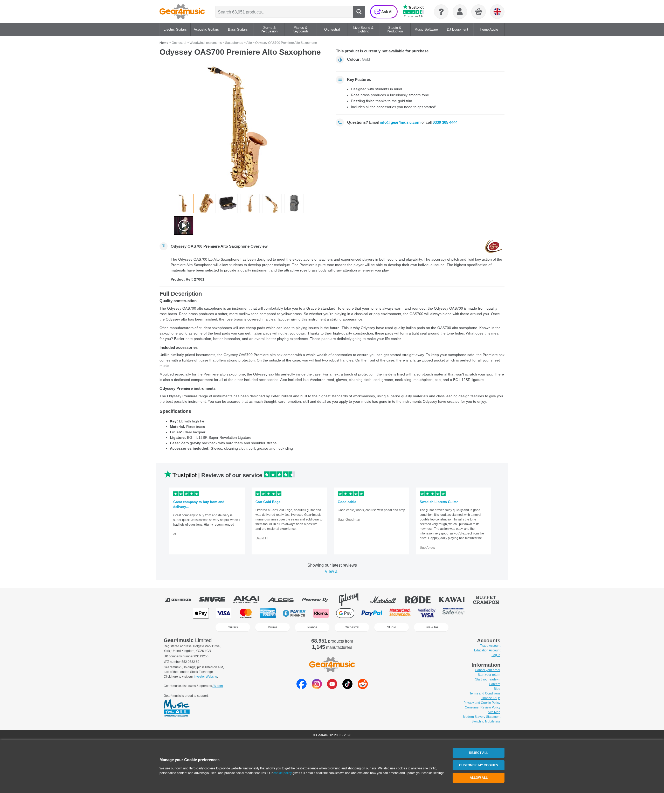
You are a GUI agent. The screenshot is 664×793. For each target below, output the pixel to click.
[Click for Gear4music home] (182, 11)
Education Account (487, 650)
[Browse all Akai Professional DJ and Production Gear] (250, 599)
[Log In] (460, 12)
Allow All (479, 778)
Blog (497, 689)
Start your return (489, 675)
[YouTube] (332, 687)
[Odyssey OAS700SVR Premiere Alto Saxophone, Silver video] (183, 225)
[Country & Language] (497, 12)
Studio (391, 627)
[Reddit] (363, 687)
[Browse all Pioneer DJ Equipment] (318, 599)
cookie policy (282, 773)
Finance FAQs (490, 698)
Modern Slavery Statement (481, 717)
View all (332, 571)
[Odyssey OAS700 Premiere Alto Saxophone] (244, 127)
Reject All (478, 753)
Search (359, 12)
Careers (494, 684)
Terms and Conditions (484, 693)
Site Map (494, 712)
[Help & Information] (441, 12)
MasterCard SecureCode (400, 613)
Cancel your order (487, 670)
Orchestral (352, 627)
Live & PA (431, 627)
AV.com (217, 686)
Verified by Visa (426, 613)
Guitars (233, 627)
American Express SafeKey (453, 613)
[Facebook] (301, 687)
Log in (496, 655)
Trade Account (490, 646)
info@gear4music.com (400, 122)
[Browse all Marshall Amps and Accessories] (387, 599)
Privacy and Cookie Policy (482, 703)
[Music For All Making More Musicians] (177, 708)
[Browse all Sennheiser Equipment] (181, 599)
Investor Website (205, 676)
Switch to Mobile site (486, 721)
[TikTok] (347, 687)
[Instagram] (317, 687)
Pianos (312, 627)
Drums (272, 627)
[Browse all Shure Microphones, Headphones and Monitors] (216, 599)
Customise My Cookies (478, 765)
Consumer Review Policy (482, 707)
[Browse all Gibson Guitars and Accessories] (353, 599)
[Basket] (479, 12)
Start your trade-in (487, 679)
